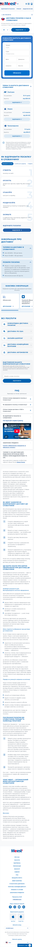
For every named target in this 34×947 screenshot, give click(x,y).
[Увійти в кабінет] (32, 4)
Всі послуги (7, 14)
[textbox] (5, 30)
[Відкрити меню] (28, 4)
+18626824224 (17, 899)
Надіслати (19, 30)
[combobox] (5, 30)
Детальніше (7, 306)
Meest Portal (21, 462)
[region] (17, 300)
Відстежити (17, 380)
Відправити (16, 102)
